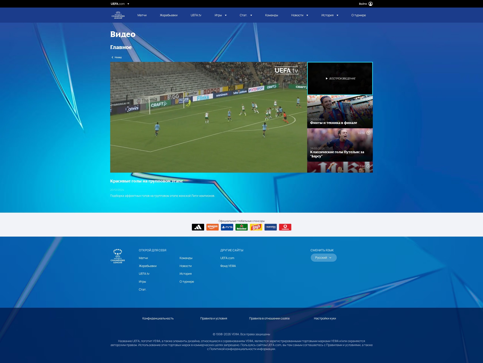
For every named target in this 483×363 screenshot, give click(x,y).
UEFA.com (227, 258)
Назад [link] (118, 57)
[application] (208, 117)
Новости (186, 266)
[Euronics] (271, 227)
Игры (142, 281)
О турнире (187, 281)
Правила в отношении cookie (269, 318)
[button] (220, 15)
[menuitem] (144, 15)
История (186, 273)
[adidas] (198, 227)
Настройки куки (325, 318)
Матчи (143, 258)
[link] (142, 15)
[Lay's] (256, 227)
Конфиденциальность (158, 318)
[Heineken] (241, 227)
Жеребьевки (148, 266)
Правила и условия (213, 318)
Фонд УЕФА (228, 266)
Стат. (142, 289)
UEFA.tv (144, 273)
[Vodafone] (285, 227)
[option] (340, 78)
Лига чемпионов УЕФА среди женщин (118, 15)
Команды (186, 258)
